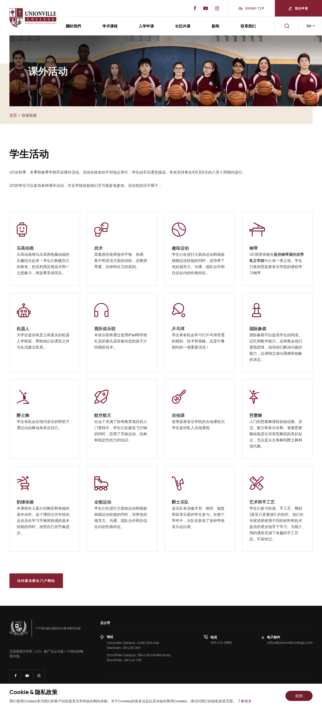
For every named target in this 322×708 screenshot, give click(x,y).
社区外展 (182, 26)
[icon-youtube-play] (27, 675)
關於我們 (73, 26)
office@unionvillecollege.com (290, 642)
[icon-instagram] (39, 675)
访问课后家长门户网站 (36, 580)
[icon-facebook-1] (15, 675)
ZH (308, 26)
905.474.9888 (221, 642)
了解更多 (245, 701)
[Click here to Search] (286, 26)
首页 (13, 115)
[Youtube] (217, 8)
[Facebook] (195, 8)
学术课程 (110, 26)
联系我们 (248, 26)
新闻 (215, 26)
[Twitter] (205, 8)
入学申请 (146, 26)
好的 (299, 695)
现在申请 (301, 8)
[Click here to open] (18, 628)
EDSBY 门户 (254, 8)
